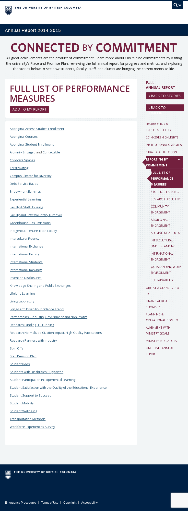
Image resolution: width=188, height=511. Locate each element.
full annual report (105, 63)
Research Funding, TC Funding (32, 325)
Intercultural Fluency (24, 239)
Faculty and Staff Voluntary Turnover (36, 215)
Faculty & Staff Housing (26, 207)
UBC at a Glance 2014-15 (163, 291)
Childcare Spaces (22, 160)
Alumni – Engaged (23, 152)
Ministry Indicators (161, 341)
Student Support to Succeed (30, 395)
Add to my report (29, 109)
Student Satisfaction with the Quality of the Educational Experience (58, 388)
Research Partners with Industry (33, 340)
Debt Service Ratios (24, 184)
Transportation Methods (28, 419)
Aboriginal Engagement (160, 222)
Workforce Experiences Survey (32, 427)
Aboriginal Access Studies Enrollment (37, 129)
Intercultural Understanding (163, 243)
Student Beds (20, 364)
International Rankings (26, 270)
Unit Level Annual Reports (160, 351)
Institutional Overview (164, 145)
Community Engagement (160, 209)
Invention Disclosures (26, 278)
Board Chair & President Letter (158, 127)
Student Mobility (22, 403)
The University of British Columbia (80, 10)
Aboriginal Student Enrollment (32, 144)
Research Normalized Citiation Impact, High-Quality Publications (56, 333)
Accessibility (89, 502)
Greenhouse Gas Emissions (30, 223)
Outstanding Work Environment (166, 269)
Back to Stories (165, 95)
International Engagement (162, 256)
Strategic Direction (161, 152)
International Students (26, 262)
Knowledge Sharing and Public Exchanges (40, 286)
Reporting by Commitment (157, 162)
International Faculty (24, 254)
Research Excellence (166, 199)
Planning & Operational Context (163, 317)
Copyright (69, 502)
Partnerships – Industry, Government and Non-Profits (48, 317)
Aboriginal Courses (24, 137)
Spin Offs (16, 348)
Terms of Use (50, 502)
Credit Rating (19, 168)
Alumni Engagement (166, 233)
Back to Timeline (157, 108)
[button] (179, 159)
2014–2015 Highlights (162, 137)
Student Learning (165, 192)
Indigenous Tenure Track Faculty (33, 231)
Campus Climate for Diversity (30, 176)
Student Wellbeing (23, 411)
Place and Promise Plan (49, 63)
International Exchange (26, 246)
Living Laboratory (22, 301)
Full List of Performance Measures (162, 178)
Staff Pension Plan (23, 356)
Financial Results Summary (159, 304)
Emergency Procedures (20, 502)
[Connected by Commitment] (94, 49)
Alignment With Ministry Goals (158, 330)
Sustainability (162, 280)
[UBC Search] (177, 6)
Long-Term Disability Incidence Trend (37, 309)
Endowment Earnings (25, 191)
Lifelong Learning (22, 293)
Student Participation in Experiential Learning (42, 380)
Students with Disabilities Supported (36, 372)
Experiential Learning (25, 199)
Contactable (51, 152)
